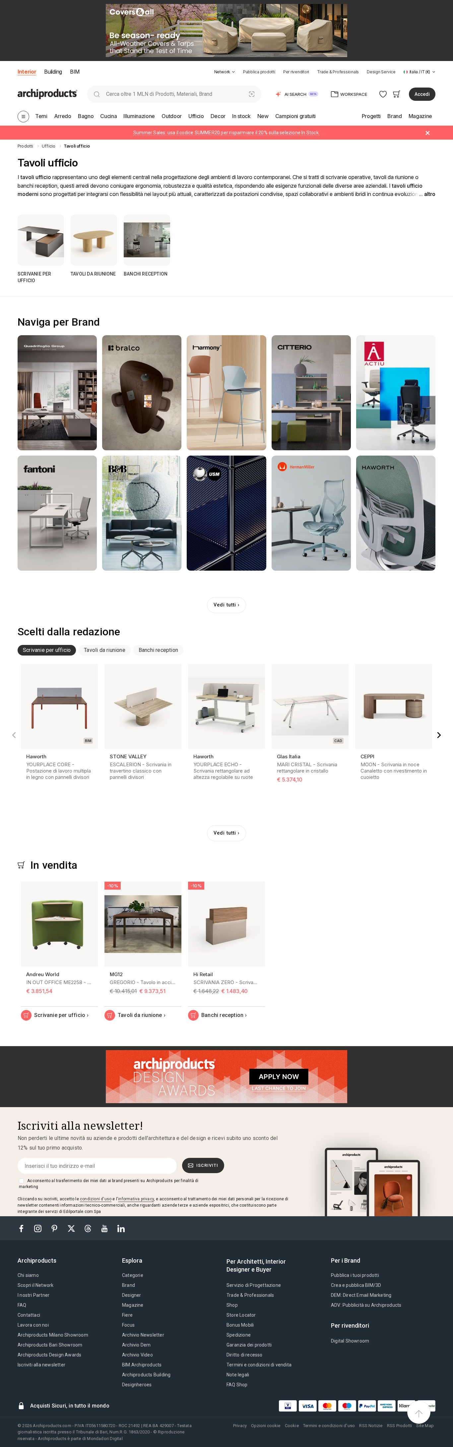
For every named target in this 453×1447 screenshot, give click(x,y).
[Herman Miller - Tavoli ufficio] (311, 513)
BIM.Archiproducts (142, 1364)
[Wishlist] (383, 94)
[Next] (439, 735)
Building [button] (53, 71)
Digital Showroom (350, 1341)
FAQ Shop (237, 1384)
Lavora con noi (33, 1325)
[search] (96, 94)
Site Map (425, 1425)
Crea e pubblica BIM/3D (356, 1285)
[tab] (233, 72)
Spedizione (239, 1335)
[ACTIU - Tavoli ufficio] (395, 392)
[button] (224, 72)
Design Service (381, 71)
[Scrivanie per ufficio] (41, 240)
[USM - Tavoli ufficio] (226, 513)
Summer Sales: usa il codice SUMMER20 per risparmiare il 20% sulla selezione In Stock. (226, 132)
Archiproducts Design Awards (49, 1354)
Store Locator (241, 1315)
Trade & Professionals (338, 71)
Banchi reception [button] (158, 650)
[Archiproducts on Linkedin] (121, 1228)
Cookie (292, 1425)
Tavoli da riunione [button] (104, 650)
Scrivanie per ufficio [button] (47, 650)
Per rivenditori (296, 71)
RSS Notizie (370, 1425)
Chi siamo (28, 1275)
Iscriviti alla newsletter (41, 1364)
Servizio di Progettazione (254, 1285)
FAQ (22, 1305)
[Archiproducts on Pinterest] (55, 1228)
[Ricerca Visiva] (252, 94)
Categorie (132, 1275)
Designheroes (137, 1384)
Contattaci (29, 1315)
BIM (75, 71)
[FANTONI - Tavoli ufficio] (57, 513)
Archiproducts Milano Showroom (53, 1335)
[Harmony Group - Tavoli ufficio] (226, 392)
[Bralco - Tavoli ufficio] (141, 392)
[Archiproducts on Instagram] (38, 1228)
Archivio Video (137, 1354)
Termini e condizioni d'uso (329, 1425)
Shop (232, 1305)
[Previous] (14, 735)
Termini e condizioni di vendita (259, 1364)
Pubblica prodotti (259, 71)
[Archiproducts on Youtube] (105, 1228)
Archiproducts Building (146, 1374)
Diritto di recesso (245, 1354)
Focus (128, 1325)
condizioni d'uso (95, 1199)
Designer (131, 1295)
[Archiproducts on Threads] (88, 1228)
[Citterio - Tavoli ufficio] (311, 392)
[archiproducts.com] (47, 94)
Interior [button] (27, 71)
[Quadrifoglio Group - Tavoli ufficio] (57, 392)
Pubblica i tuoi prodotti (355, 1275)
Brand (128, 1285)
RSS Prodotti (399, 1425)
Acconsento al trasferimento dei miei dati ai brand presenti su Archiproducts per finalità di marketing (108, 1183)
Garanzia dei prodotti (249, 1345)
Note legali (238, 1374)
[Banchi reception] (147, 240)
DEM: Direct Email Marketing (361, 1295)
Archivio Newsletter (143, 1335)
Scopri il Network (35, 1285)
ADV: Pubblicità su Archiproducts (366, 1305)
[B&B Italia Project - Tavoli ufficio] (141, 513)
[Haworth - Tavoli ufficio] (395, 513)
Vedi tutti (225, 605)
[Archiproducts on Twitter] (72, 1228)
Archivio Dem (136, 1345)
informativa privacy (136, 1199)
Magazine (133, 1305)
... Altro (427, 194)
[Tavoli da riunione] (94, 240)
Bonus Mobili (240, 1325)
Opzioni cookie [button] (265, 1425)
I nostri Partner (33, 1295)
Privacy (240, 1425)
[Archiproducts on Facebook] (24, 1228)
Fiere (127, 1315)
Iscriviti (207, 1165)
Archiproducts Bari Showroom (50, 1345)
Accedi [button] (422, 94)
